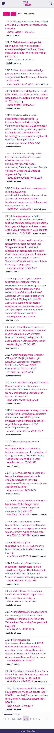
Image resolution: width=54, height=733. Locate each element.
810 (26, 718)
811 (32, 718)
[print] (13, 14)
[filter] (6, 14)
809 (20, 718)
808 (13, 718)
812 (38, 718)
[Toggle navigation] (3, 3)
